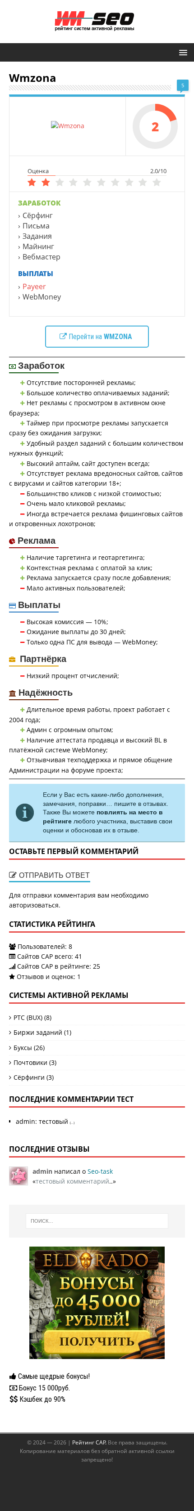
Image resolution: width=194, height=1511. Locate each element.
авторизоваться (34, 905)
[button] (181, 51)
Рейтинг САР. (90, 1442)
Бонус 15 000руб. (43, 1388)
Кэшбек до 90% (41, 1399)
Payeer (34, 286)
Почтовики (30, 1062)
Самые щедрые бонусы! (53, 1376)
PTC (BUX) (28, 1017)
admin (25, 1121)
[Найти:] (97, 1221)
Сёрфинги (29, 1077)
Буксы (23, 1047)
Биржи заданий (38, 1032)
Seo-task (100, 1171)
